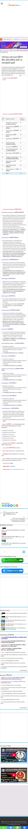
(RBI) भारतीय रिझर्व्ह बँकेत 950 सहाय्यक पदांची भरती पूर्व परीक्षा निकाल (14, 693)
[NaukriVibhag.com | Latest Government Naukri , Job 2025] (14, 4)
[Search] (24, 552)
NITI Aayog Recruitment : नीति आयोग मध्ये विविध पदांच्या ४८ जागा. (10, 513)
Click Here (12, 466)
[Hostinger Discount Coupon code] (14, 45)
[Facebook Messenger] (11, 505)
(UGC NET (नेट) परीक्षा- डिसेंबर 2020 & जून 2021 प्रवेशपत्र (12, 658)
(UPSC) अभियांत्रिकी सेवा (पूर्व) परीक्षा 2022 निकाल (10, 699)
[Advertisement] (14, 21)
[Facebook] (8, 505)
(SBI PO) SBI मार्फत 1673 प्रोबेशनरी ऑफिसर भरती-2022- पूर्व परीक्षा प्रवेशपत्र (11, 649)
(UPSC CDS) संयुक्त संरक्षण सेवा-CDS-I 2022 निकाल (11, 685)
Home (2, 51)
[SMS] (14, 505)
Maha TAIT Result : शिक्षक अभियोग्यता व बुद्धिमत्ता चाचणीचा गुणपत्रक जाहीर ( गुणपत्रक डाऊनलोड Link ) (13, 678)
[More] (17, 505)
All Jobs (7, 51)
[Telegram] (6, 505)
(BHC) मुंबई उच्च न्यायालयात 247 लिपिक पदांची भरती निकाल (12, 691)
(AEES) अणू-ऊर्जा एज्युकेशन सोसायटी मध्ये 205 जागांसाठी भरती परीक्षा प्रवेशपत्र (13, 641)
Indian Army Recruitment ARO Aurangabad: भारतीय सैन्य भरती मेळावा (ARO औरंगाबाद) (17, 519)
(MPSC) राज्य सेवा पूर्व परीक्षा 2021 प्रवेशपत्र (10, 660)
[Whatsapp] (3, 505)
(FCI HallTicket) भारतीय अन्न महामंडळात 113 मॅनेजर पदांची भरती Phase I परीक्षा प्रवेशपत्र (13, 645)
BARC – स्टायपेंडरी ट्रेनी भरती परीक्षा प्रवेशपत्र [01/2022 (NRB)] (13, 652)
